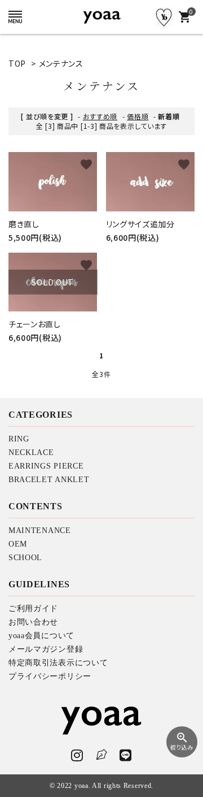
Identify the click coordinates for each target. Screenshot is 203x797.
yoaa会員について (41, 635)
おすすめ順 (100, 116)
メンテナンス (61, 63)
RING (18, 439)
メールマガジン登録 (45, 649)
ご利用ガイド (33, 608)
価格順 (137, 116)
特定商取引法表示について (58, 663)
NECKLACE (31, 452)
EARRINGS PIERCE (46, 466)
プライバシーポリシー (49, 676)
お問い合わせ (33, 622)
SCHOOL (25, 557)
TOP (17, 63)
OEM (17, 544)
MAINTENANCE (39, 530)
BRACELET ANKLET (49, 479)
